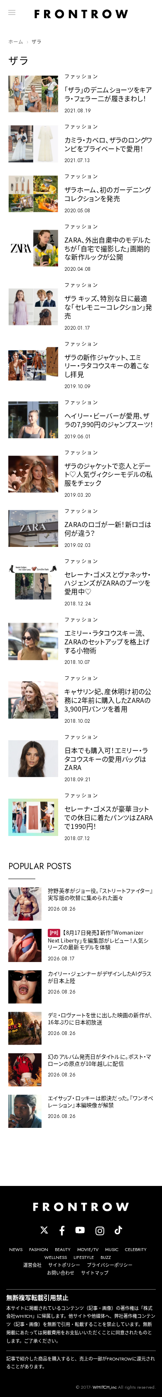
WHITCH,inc (105, 1387)
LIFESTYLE (84, 1257)
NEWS (15, 1249)
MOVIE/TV (87, 1249)
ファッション (81, 76)
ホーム (15, 42)
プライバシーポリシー (110, 1265)
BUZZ (106, 1257)
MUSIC (111, 1249)
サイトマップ (94, 1273)
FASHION (38, 1249)
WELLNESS (55, 1257)
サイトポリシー (64, 1265)
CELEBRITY (136, 1249)
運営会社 (32, 1265)
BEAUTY (63, 1249)
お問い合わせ (60, 1273)
